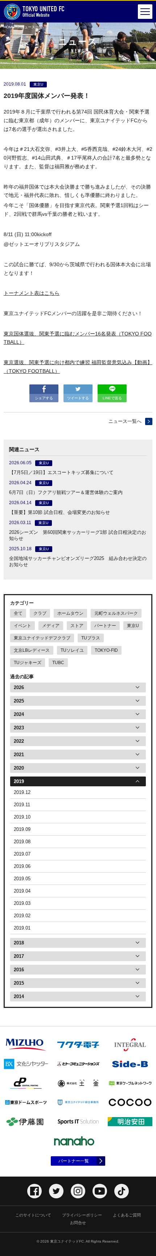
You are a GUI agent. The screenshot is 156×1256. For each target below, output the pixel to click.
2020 (19, 768)
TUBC (58, 662)
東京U (133, 625)
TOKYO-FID (106, 650)
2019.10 (22, 817)
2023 (19, 727)
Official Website (43, 11)
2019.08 (22, 841)
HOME (9, 27)
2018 (19, 943)
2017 (19, 956)
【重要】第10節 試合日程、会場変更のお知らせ (59, 512)
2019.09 (22, 829)
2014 (19, 996)
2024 (19, 714)
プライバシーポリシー (82, 1215)
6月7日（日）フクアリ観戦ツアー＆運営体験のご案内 (66, 492)
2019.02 (22, 915)
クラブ (39, 613)
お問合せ (78, 1222)
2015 (19, 983)
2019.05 (22, 878)
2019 (19, 781)
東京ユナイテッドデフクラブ (42, 638)
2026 (19, 687)
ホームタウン (70, 613)
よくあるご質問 (127, 1215)
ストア (76, 625)
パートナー (105, 625)
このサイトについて (33, 1215)
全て (18, 613)
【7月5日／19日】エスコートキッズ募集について (61, 472)
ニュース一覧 (31, 27)
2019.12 (22, 792)
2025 (19, 701)
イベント (22, 625)
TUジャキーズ (27, 662)
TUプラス (90, 638)
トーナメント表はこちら (31, 293)
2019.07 (22, 854)
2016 (19, 969)
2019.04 (22, 891)
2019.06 (22, 866)
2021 (19, 754)
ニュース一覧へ (124, 421)
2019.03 (22, 903)
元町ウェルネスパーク (116, 613)
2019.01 (22, 928)
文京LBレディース (32, 650)
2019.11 (22, 804)
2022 (19, 741)
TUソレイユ (72, 650)
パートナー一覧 (73, 1161)
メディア (50, 625)
